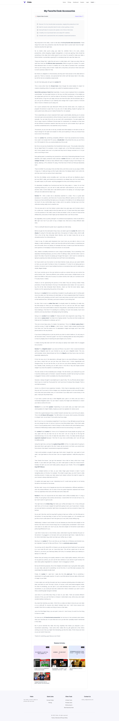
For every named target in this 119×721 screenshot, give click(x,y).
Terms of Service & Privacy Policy (59, 717)
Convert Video (50, 700)
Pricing (69, 2)
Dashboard (75, 2)
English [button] (92, 2)
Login (87, 2)
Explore (82, 2)
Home (64, 2)
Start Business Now (69, 707)
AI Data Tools (69, 700)
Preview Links (68, 702)
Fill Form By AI (68, 705)
